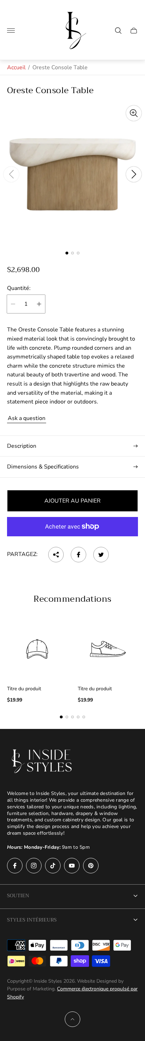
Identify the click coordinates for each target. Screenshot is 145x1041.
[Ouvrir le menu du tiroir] (11, 30)
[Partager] (56, 554)
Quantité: (19, 288)
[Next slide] (133, 174)
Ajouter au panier (72, 501)
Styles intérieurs (32, 920)
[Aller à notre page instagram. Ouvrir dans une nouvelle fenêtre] (34, 865)
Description (21, 446)
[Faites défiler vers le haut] (72, 1019)
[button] (66, 253)
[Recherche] (118, 30)
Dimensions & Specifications (43, 467)
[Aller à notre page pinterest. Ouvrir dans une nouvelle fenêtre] (91, 865)
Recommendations (72, 599)
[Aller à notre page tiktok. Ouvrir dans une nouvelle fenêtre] (53, 865)
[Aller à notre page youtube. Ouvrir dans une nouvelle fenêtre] (72, 865)
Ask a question (26, 418)
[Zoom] (133, 113)
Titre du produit (24, 689)
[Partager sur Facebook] (78, 554)
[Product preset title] (37, 649)
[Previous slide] (11, 174)
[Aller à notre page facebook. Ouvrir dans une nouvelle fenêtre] (15, 865)
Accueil (16, 67)
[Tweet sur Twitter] (101, 554)
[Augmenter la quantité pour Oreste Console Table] (39, 304)
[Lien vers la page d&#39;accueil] (42, 761)
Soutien (18, 895)
